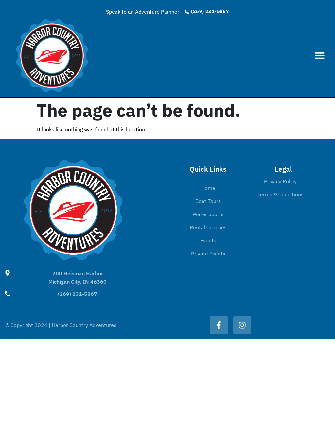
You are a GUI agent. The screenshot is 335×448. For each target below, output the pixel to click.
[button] (319, 55)
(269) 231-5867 (77, 294)
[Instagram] (242, 325)
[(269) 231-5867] (7, 293)
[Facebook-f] (219, 325)
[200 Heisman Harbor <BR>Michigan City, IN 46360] (7, 273)
